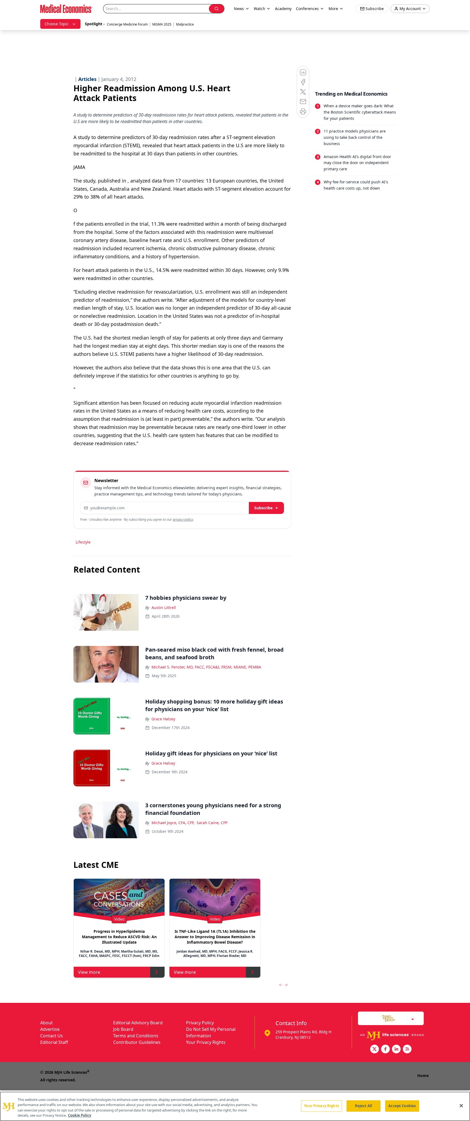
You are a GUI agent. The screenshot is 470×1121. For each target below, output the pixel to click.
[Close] (461, 1105)
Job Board (123, 1029)
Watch (259, 8)
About (46, 1023)
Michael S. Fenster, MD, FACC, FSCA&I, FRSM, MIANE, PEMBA (206, 667)
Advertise (50, 1029)
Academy (283, 8)
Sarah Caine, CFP (212, 822)
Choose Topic (57, 23)
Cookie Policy (79, 1115)
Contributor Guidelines (136, 1042)
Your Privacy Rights (205, 1042)
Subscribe (263, 507)
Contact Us (51, 1036)
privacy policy (183, 519)
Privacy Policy (200, 1023)
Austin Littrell (163, 607)
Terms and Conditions (135, 1036)
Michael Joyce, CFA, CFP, (172, 822)
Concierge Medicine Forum (127, 24)
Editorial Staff (54, 1042)
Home (423, 1075)
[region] (235, 1106)
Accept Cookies (402, 1105)
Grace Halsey (163, 718)
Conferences (307, 8)
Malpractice (185, 24)
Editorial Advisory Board (138, 1023)
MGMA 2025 (161, 24)
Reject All (363, 1105)
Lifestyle (83, 542)
